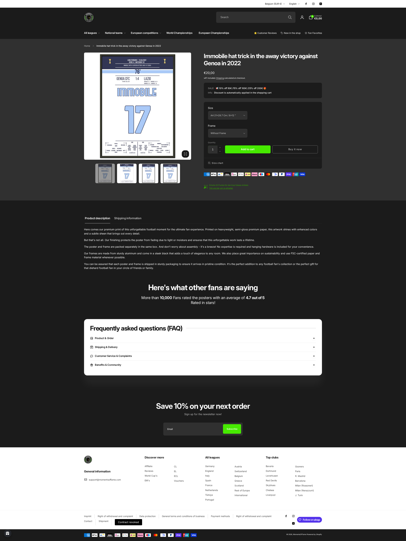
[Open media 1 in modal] (137, 106)
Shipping (220, 78)
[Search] (290, 17)
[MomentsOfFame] (88, 462)
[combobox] (255, 17)
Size (210, 108)
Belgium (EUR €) (273, 3)
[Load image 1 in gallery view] (105, 173)
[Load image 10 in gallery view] (170, 173)
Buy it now (295, 149)
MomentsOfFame (299, 534)
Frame (211, 125)
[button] (315, 17)
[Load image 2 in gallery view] (127, 173)
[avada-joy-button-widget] (7, 533)
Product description (97, 218)
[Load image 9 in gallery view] (148, 173)
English (293, 3)
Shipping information (127, 218)
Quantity (212, 142)
